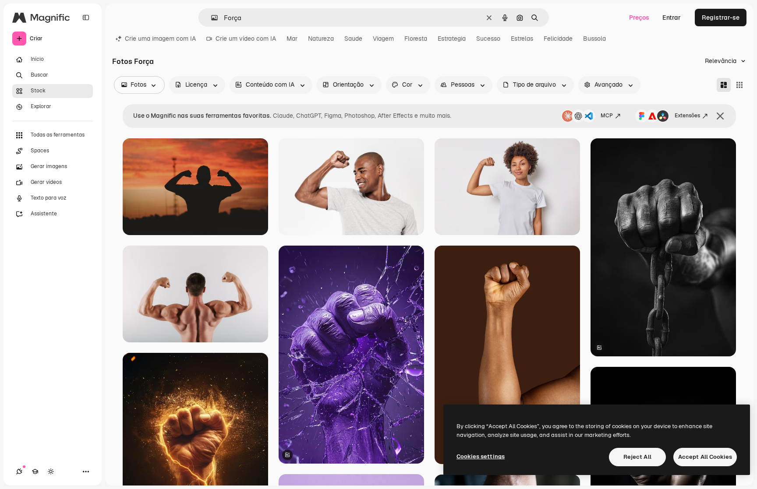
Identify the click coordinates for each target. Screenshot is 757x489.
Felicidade (558, 38)
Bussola (594, 38)
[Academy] (35, 471)
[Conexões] (19, 471)
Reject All (637, 457)
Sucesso (488, 38)
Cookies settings (480, 456)
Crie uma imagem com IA (160, 38)
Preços (639, 17)
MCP (607, 115)
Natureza (321, 38)
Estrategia (452, 38)
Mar (292, 38)
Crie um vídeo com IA (246, 38)
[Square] (739, 85)
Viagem (383, 38)
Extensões (687, 115)
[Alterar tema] (51, 471)
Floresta (415, 38)
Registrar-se (720, 17)
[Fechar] (720, 116)
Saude (353, 38)
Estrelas (522, 38)
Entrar (671, 17)
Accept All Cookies (705, 457)
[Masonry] (724, 85)
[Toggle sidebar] (86, 18)
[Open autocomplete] (211, 17)
